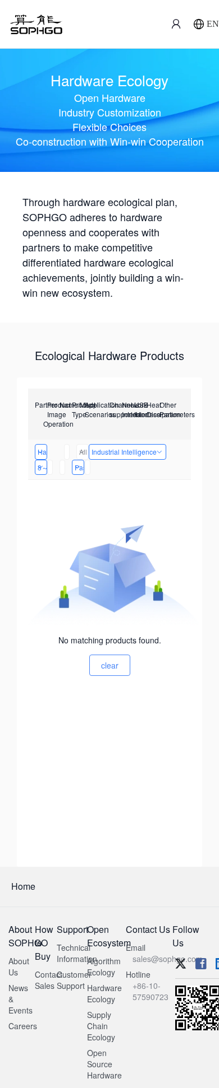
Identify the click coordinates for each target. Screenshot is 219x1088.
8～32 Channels (42, 467)
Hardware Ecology (104, 993)
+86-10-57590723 (150, 991)
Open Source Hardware (104, 1064)
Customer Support (74, 980)
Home (23, 886)
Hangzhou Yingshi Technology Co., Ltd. (42, 451)
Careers (22, 1025)
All (83, 451)
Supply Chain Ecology (101, 1026)
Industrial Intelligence (124, 451)
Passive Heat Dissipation (79, 467)
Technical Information (77, 953)
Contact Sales (48, 980)
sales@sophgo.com (168, 958)
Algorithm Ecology (104, 966)
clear (109, 665)
